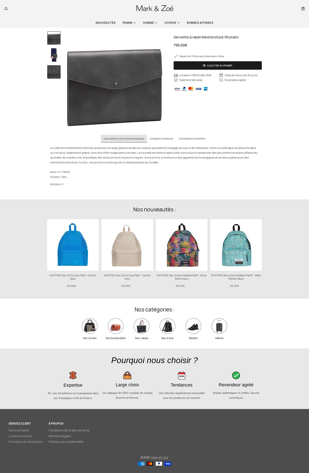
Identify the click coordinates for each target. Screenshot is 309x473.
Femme (128, 23)
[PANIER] (303, 8)
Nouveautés (106, 23)
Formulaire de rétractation (26, 442)
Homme (148, 23)
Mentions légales (60, 436)
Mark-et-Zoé (159, 457)
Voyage (170, 23)
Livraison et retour (21, 436)
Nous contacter (19, 430)
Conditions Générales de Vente (69, 430)
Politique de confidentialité (66, 442)
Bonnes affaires (200, 23)
